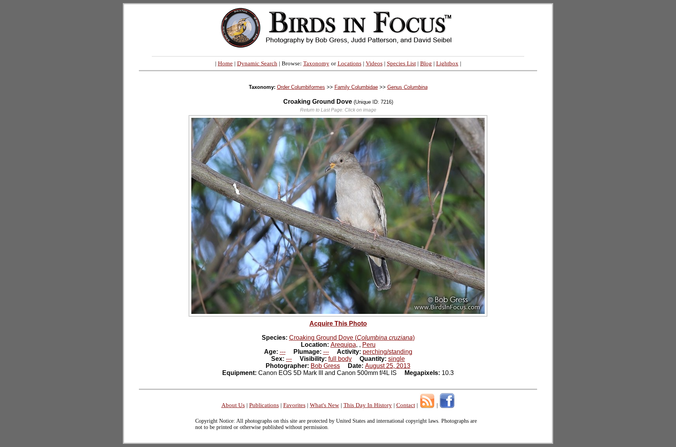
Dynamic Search (257, 63)
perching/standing (387, 351)
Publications (264, 405)
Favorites (294, 405)
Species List (401, 63)
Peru (369, 344)
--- (283, 351)
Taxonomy (316, 63)
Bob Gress (325, 365)
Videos (374, 63)
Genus (407, 87)
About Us (233, 405)
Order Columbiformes (301, 87)
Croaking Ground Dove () (352, 337)
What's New (324, 405)
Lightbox (447, 63)
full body (340, 358)
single (396, 358)
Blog (426, 63)
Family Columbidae (356, 87)
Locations (349, 63)
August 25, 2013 (387, 365)
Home (225, 63)
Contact (405, 405)
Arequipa (343, 344)
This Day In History (367, 405)
